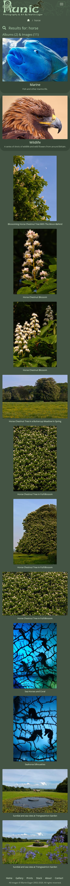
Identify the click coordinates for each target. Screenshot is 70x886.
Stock (39, 878)
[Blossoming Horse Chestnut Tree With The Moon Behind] (35, 188)
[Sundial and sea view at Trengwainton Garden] (35, 791)
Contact (59, 878)
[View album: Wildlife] (35, 117)
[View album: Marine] (35, 59)
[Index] (29, 20)
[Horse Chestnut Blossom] (35, 261)
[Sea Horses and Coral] (35, 655)
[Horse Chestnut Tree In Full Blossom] (35, 458)
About (48, 878)
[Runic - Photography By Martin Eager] (23, 6)
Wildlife (35, 142)
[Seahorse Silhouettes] (35, 728)
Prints (30, 878)
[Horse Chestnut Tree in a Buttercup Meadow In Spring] (35, 396)
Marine (35, 84)
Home (9, 878)
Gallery (19, 878)
